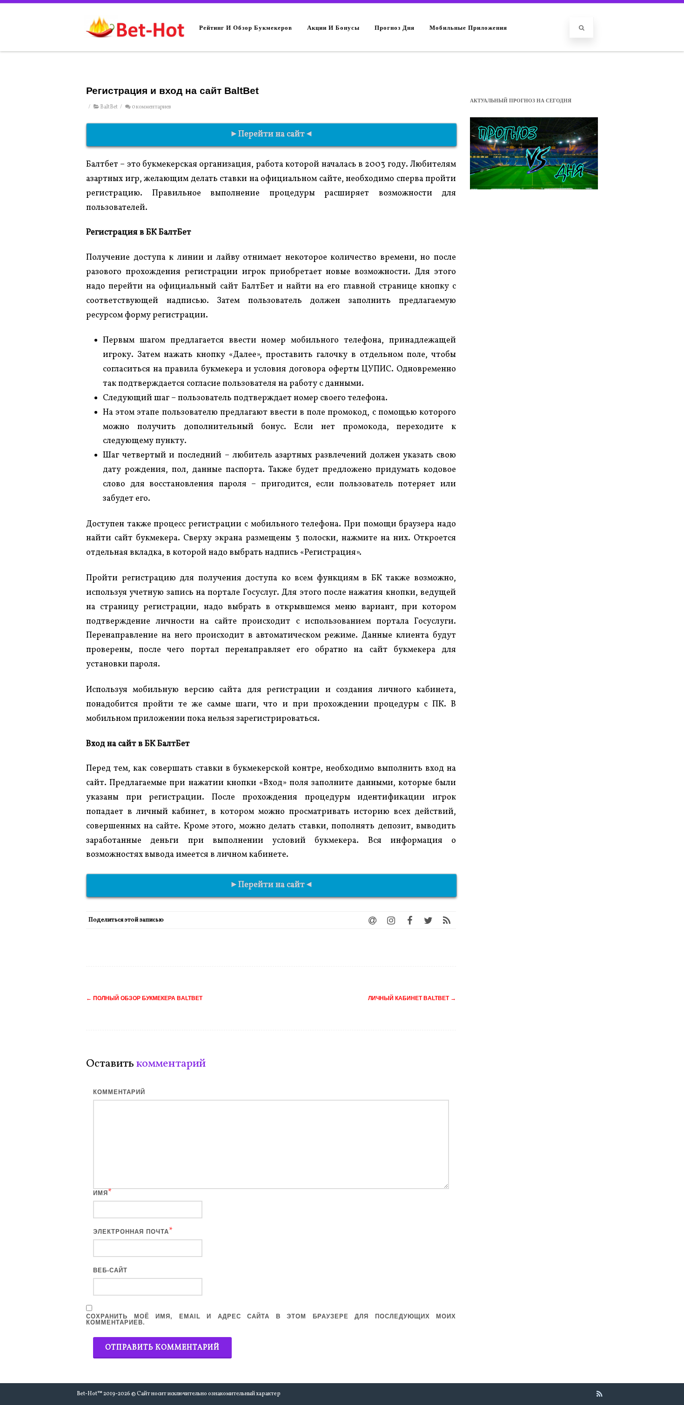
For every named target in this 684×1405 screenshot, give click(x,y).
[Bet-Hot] (135, 47)
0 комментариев (151, 107)
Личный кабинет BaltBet (412, 998)
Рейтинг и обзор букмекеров (245, 27)
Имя (100, 1193)
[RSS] (446, 920)
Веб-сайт (110, 1270)
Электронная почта (131, 1232)
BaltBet (109, 107)
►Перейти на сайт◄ (271, 134)
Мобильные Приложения (468, 27)
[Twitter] (428, 920)
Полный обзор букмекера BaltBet (144, 998)
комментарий (119, 1092)
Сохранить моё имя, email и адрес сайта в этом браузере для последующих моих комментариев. (271, 1319)
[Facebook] (409, 920)
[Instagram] (391, 920)
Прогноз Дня (395, 27)
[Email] (372, 920)
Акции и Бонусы (333, 27)
